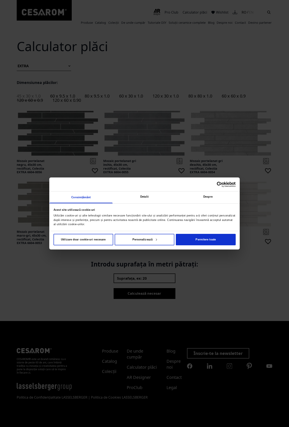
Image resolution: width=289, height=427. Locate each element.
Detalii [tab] (144, 196)
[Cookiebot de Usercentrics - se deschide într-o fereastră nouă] (217, 184)
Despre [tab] (208, 196)
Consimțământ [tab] (81, 197)
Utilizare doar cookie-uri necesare (83, 239)
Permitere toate (205, 239)
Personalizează (142, 239)
